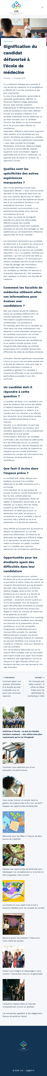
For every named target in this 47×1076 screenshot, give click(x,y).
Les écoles (8, 41)
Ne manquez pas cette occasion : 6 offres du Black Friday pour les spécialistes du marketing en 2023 (35, 687)
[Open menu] (42, 7)
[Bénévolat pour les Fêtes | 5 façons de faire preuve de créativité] (23, 822)
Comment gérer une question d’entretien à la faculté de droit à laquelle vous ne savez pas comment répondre (12, 687)
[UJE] (16, 7)
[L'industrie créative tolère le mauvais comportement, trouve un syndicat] (23, 990)
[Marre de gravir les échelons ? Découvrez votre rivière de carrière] (23, 924)
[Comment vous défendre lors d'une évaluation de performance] (23, 753)
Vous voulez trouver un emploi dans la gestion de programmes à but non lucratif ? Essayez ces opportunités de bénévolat (23, 803)
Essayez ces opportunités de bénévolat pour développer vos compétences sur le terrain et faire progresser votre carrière (23, 872)
